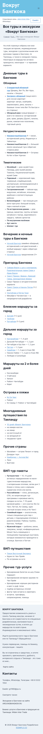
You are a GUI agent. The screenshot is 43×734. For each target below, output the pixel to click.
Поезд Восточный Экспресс (19, 553)
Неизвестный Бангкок (17, 136)
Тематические (12, 162)
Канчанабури (12, 339)
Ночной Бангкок (14, 243)
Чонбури (10, 319)
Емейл (36, 20)
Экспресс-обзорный (16, 96)
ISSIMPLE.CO (21, 728)
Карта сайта (8, 667)
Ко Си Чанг (11, 397)
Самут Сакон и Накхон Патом (20, 287)
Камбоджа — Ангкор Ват (18, 457)
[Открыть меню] (38, 8)
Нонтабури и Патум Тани (17, 293)
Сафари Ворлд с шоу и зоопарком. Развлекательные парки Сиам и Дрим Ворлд (22, 270)
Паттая (10, 347)
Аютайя (10, 316)
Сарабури (11, 350)
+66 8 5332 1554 (23, 19)
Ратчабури (11, 321)
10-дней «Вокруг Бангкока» (19, 424)
